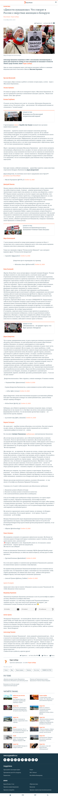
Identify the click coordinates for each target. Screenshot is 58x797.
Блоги (14, 727)
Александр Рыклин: (9, 632)
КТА (23, 795)
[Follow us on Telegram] (22, 759)
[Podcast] (32, 759)
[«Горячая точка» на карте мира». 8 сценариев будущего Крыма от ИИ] (7, 737)
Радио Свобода (15, 17)
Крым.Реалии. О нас (8, 784)
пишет (16, 125)
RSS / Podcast (33, 772)
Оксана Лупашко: (8, 87)
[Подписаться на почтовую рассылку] (36, 759)
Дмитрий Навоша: (9, 184)
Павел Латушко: (8, 533)
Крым (14, 735)
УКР (35, 795)
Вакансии (32, 787)
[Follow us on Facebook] (4, 759)
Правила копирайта (8, 790)
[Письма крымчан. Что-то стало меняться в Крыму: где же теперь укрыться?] (7, 729)
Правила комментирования (11, 787)
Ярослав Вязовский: (9, 78)
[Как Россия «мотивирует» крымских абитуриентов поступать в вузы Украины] (7, 707)
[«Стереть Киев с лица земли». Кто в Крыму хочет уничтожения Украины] (34, 697)
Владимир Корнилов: (9, 593)
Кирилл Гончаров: (8, 422)
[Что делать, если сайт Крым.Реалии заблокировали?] (34, 745)
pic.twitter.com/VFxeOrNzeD (11, 176)
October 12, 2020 (30, 179)
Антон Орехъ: (7, 615)
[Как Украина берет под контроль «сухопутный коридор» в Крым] (7, 697)
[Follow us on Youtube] (11, 759)
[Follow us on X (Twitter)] (8, 759)
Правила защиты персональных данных (40, 790)
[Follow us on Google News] (18, 759)
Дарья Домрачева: (9, 336)
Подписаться (6, 775)
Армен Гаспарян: (8, 583)
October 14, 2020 (31, 418)
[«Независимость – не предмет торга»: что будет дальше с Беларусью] (13, 328)
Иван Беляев (6, 17)
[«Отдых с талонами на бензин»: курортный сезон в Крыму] (7, 719)
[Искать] (47, 795)
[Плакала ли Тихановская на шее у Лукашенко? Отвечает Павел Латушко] (13, 230)
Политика (6, 6)
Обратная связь (34, 784)
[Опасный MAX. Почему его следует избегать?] (7, 745)
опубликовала (30, 434)
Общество (15, 706)
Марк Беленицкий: (9, 238)
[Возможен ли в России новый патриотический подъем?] (13, 116)
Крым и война (43, 695)
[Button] (38, 23)
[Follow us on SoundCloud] (25, 759)
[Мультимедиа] (10, 795)
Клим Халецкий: (8, 269)
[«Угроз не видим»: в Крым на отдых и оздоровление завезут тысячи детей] (34, 729)
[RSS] (29, 759)
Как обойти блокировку (36, 775)
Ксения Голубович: (9, 99)
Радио (31, 769)
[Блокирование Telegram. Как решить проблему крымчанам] (34, 737)
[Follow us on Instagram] (15, 759)
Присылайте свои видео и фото (11, 769)
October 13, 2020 (30, 382)
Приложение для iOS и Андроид (12, 772)
